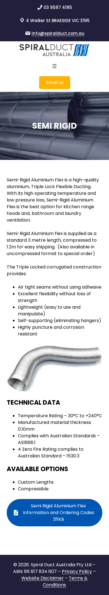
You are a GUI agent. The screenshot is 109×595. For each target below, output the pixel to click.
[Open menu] (54, 66)
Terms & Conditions (65, 581)
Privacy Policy (77, 571)
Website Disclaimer (42, 578)
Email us (54, 82)
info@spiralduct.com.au (58, 33)
